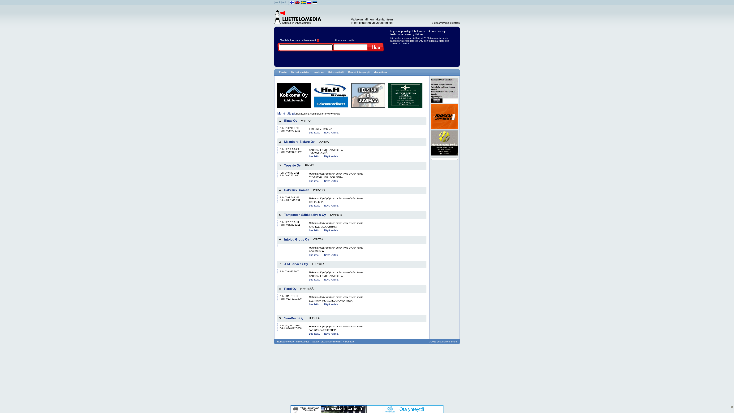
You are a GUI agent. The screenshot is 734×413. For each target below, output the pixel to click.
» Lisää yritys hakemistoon (446, 23)
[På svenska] (303, 3)
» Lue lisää (404, 43)
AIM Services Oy (296, 264)
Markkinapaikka (300, 72)
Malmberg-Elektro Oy (299, 141)
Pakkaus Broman (296, 190)
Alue (337, 40)
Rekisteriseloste (285, 341)
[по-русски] (309, 3)
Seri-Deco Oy (293, 318)
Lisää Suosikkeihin (331, 341)
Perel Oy (290, 288)
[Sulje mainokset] (732, 407)
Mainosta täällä (336, 72)
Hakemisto (348, 341)
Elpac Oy (290, 120)
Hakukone (318, 72)
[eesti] (314, 3)
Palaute (315, 341)
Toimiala (284, 40)
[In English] (297, 3)
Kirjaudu (282, 2)
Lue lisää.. (314, 132)
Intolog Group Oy (296, 239)
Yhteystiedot (380, 72)
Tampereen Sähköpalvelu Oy (305, 214)
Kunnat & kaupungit (359, 72)
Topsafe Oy (292, 165)
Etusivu (283, 72)
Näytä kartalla (331, 132)
